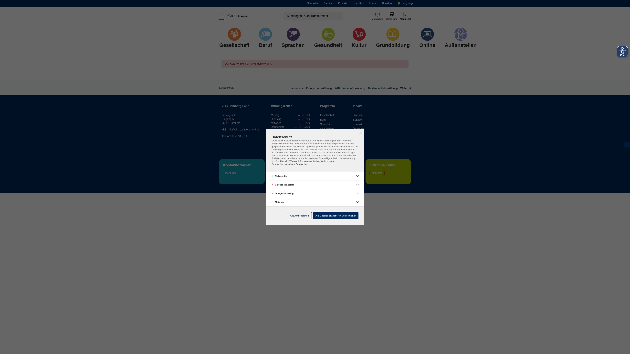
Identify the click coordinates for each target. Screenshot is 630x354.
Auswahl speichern (300, 215)
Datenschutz (301, 164)
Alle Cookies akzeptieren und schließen (335, 215)
